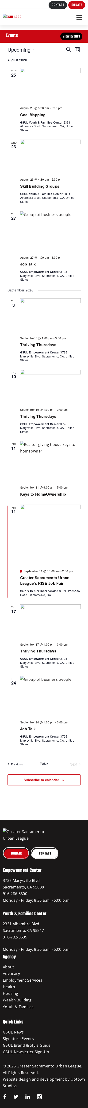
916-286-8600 (15, 893)
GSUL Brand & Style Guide (27, 1045)
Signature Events (18, 1038)
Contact (58, 5)
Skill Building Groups (40, 186)
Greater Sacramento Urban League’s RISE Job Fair (45, 580)
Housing (10, 993)
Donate (76, 5)
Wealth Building (17, 1000)
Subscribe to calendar (41, 779)
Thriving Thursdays (38, 344)
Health (9, 986)
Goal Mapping (33, 114)
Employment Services (22, 980)
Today (44, 763)
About (8, 967)
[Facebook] (5, 1096)
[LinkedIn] (24, 1096)
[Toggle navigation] (79, 17)
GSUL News (13, 1032)
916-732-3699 (15, 937)
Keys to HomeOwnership (43, 494)
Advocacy (11, 973)
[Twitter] (12, 1096)
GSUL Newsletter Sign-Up (26, 1051)
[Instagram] (36, 1096)
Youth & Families (18, 1006)
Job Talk (28, 264)
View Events (71, 36)
